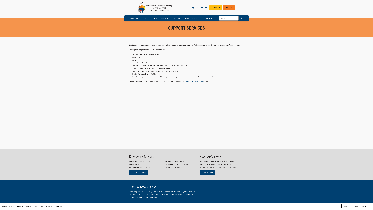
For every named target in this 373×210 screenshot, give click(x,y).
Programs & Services (138, 18)
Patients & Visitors (159, 18)
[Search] (242, 18)
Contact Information (138, 173)
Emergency (215, 7)
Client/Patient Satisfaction (194, 81)
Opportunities (205, 18)
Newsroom (176, 18)
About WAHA (190, 18)
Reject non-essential (362, 206)
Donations (229, 7)
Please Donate (207, 173)
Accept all (347, 206)
